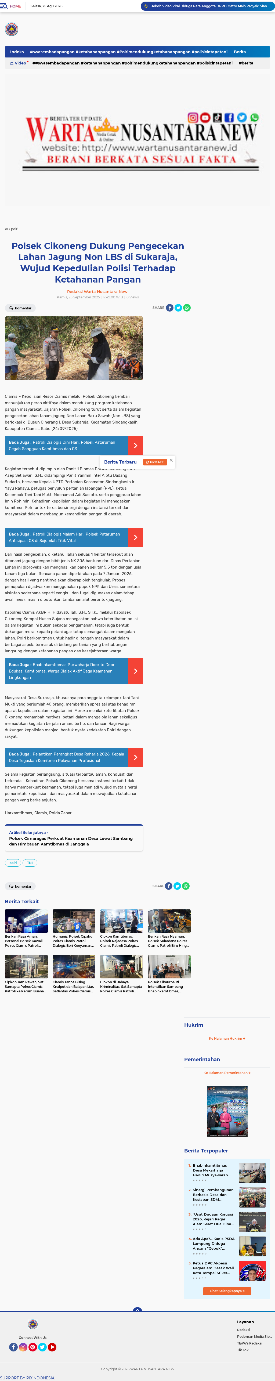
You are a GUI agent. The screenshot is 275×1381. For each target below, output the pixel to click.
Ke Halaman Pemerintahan (226, 1073)
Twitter (45, 1353)
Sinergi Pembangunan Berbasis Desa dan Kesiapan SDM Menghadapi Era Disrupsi (213, 1195)
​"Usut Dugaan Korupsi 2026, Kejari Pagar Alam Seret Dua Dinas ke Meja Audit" (213, 1219)
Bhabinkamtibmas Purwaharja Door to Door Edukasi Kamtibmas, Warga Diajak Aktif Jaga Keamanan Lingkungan (62, 671)
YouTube (56, 1353)
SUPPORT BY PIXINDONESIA (27, 1378)
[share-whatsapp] (187, 308)
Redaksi (243, 1330)
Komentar (22, 308)
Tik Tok (243, 1350)
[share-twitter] (178, 308)
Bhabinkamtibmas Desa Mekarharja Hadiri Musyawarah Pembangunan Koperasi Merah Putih (212, 1170)
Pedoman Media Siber (255, 1337)
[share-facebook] (169, 308)
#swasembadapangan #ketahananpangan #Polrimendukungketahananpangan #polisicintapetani (128, 51)
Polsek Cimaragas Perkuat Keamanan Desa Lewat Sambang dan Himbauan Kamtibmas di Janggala (71, 841)
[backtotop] (137, 1312)
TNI (30, 863)
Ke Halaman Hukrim (226, 1038)
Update (156, 462)
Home (15, 6)
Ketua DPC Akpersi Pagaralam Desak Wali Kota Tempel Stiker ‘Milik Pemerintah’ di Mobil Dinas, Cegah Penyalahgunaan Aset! (213, 1268)
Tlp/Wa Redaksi (249, 1343)
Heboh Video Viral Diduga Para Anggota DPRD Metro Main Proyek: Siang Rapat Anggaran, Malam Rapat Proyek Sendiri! (210, 6)
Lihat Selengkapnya (226, 1291)
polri (13, 863)
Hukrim (193, 1025)
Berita (240, 51)
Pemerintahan (202, 1059)
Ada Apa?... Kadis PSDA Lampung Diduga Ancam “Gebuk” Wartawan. (214, 1244)
